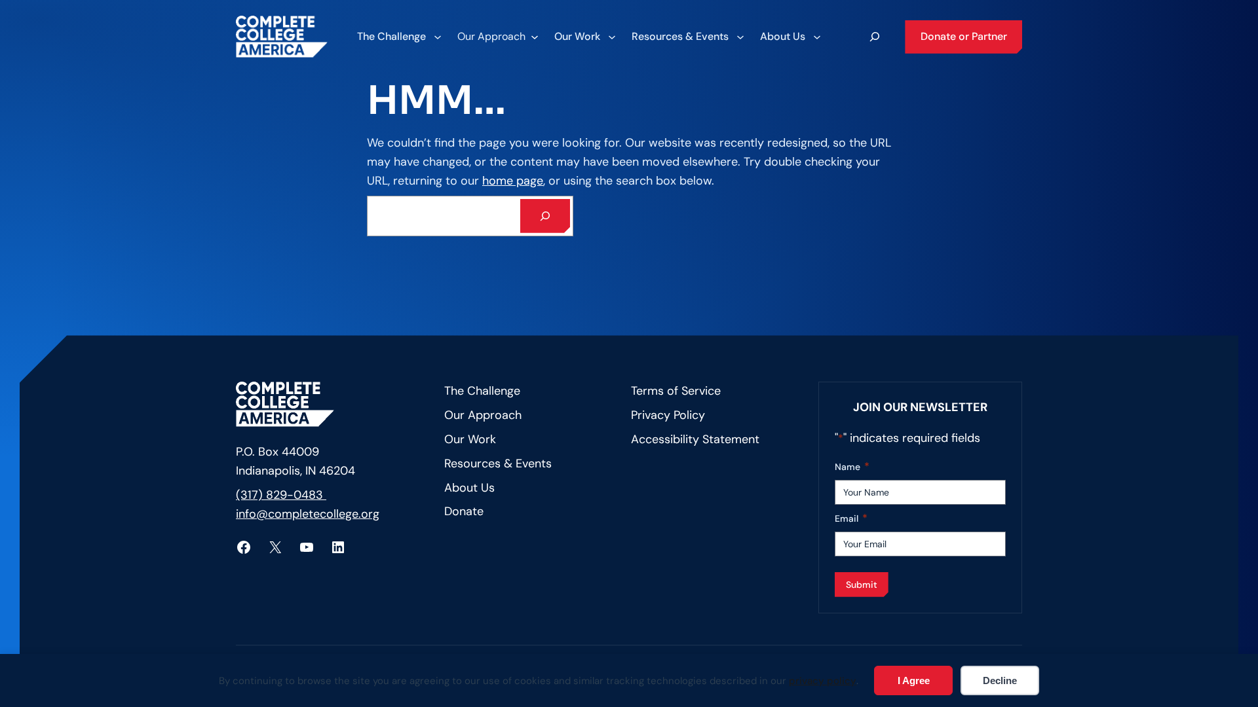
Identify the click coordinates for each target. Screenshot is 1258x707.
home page (512, 181)
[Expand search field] (875, 37)
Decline (1000, 680)
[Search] (545, 216)
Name (852, 466)
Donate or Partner (964, 36)
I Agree (914, 680)
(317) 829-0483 (281, 495)
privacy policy (822, 680)
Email (851, 518)
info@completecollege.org (307, 514)
